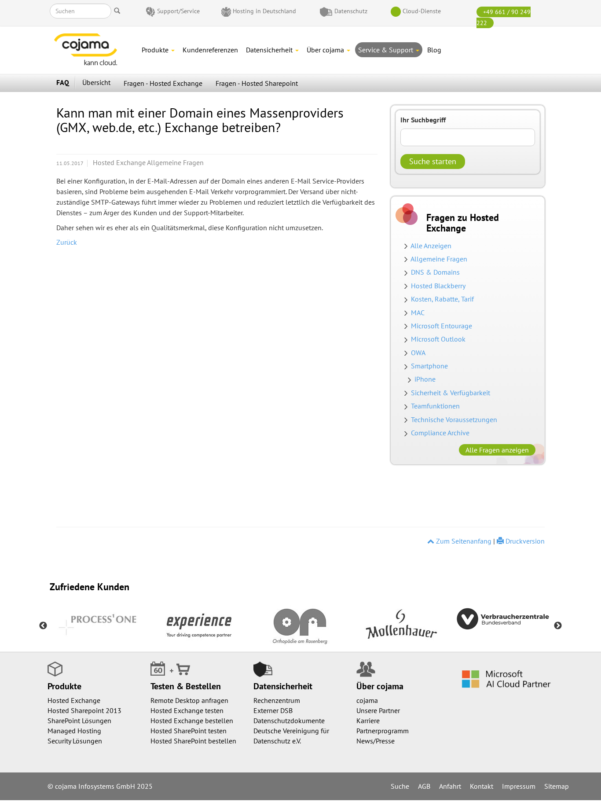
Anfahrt (450, 786)
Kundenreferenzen (210, 49)
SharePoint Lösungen (79, 720)
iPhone (425, 379)
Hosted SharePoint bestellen (193, 740)
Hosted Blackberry (438, 285)
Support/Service (178, 11)
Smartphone (429, 365)
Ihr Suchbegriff (423, 119)
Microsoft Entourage (441, 325)
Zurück (66, 242)
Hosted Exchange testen (187, 710)
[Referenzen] (199, 626)
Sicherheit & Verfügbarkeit (450, 392)
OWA (418, 352)
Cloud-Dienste (422, 11)
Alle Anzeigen (430, 245)
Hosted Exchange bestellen (191, 720)
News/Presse (375, 740)
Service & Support (386, 49)
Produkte (156, 49)
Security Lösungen (75, 740)
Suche (400, 786)
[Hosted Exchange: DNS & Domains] (407, 285)
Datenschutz (350, 11)
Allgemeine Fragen (438, 258)
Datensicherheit (270, 49)
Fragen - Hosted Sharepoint (257, 83)
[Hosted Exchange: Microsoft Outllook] (407, 352)
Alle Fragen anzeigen (497, 449)
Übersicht (96, 82)
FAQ (62, 82)
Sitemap (556, 786)
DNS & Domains (433, 272)
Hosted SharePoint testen (188, 730)
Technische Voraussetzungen (454, 419)
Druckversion (524, 541)
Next (557, 625)
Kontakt (481, 786)
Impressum (518, 786)
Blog (434, 49)
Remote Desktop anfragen (189, 700)
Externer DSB (273, 710)
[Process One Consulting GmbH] (98, 626)
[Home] (94, 49)
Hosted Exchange (74, 700)
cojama (367, 700)
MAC (418, 312)
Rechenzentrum (276, 700)
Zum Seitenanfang (462, 541)
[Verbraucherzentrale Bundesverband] (502, 617)
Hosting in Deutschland (264, 11)
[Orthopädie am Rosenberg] (300, 626)
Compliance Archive (440, 432)
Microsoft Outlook (436, 339)
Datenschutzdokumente (289, 720)
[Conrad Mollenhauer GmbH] (401, 626)
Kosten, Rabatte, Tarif (442, 298)
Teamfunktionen (435, 405)
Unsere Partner (378, 710)
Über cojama (326, 49)
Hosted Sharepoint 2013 (84, 710)
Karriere (368, 720)
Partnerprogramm (382, 730)
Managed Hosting (74, 730)
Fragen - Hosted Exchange (163, 83)
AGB (424, 786)
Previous (43, 625)
